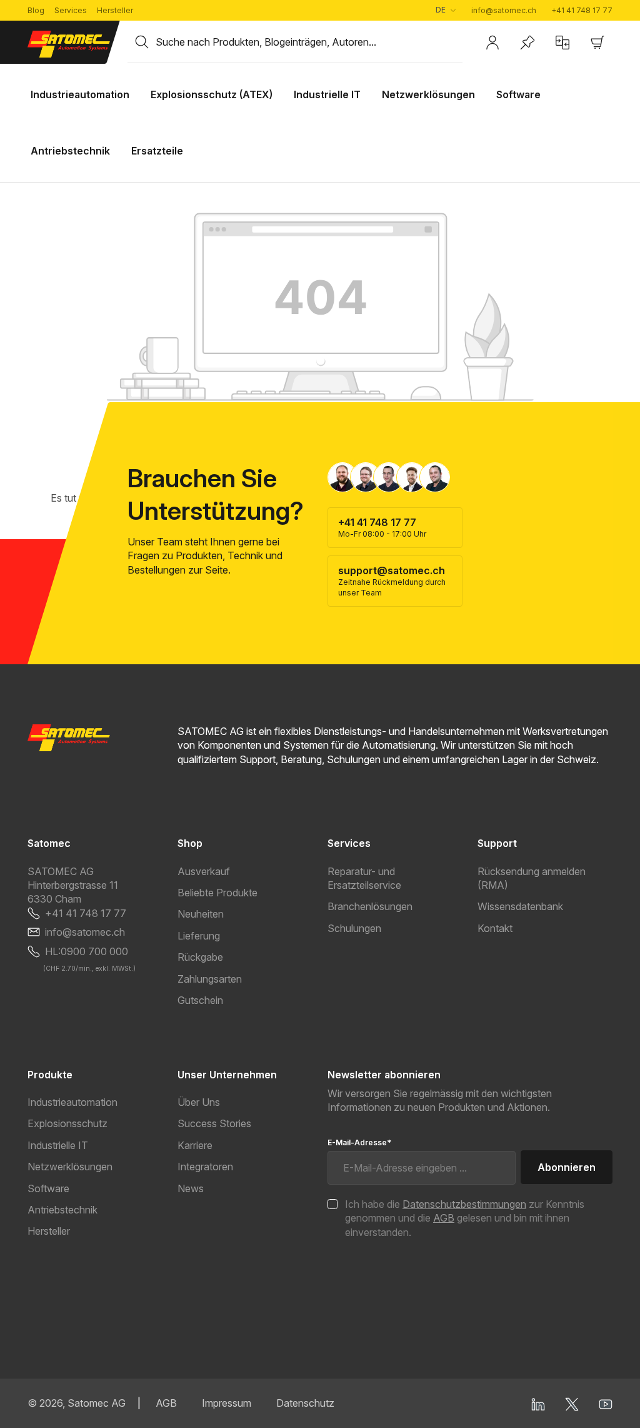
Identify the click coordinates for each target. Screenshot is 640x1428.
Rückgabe (200, 957)
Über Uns (199, 1102)
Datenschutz (305, 1403)
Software (48, 1188)
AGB (443, 1218)
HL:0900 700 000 (86, 951)
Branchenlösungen (370, 906)
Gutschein (200, 1000)
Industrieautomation (73, 1102)
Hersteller (115, 10)
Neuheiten (201, 914)
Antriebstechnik (63, 1209)
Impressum (226, 1403)
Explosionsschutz (68, 1123)
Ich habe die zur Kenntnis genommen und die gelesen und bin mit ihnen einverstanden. (464, 1218)
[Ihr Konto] (493, 43)
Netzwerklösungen (70, 1166)
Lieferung (199, 935)
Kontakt (495, 928)
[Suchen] (142, 42)
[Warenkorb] (597, 43)
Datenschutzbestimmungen (464, 1204)
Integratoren (205, 1166)
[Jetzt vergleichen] (563, 43)
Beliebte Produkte (218, 892)
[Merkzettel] (527, 43)
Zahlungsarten (210, 979)
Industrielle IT (58, 1145)
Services (70, 10)
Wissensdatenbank (520, 906)
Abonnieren (567, 1167)
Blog (36, 10)
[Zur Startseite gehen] (70, 44)
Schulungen (354, 928)
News (191, 1188)
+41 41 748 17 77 (581, 10)
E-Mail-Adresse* (359, 1142)
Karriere (195, 1145)
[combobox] (309, 42)
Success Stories (214, 1123)
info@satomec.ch (503, 10)
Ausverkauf (204, 871)
